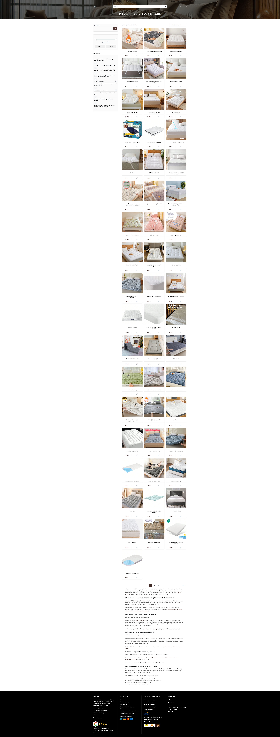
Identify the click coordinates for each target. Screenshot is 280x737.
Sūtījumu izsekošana (182, 1)
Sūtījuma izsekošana (149, 702)
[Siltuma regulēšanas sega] (154, 438)
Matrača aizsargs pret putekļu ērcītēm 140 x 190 (176, 173)
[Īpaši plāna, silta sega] (132, 38)
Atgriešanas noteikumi (150, 706)
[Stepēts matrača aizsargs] (132, 68)
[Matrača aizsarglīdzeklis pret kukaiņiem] (132, 283)
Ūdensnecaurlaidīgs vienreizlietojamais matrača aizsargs (132, 204)
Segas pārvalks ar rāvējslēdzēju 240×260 (176, 543)
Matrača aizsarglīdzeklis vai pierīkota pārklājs (154, 82)
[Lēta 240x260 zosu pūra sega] (154, 468)
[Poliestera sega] (132, 159)
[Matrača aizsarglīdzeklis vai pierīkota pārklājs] (154, 68)
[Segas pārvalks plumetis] (132, 99)
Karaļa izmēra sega (176, 112)
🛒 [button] (137, 55)
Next (183, 585)
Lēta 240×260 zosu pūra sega (154, 481)
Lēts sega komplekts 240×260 (154, 542)
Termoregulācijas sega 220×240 (154, 142)
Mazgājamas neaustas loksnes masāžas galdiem (154, 359)
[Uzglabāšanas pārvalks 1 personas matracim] (154, 314)
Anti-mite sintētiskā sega (132, 390)
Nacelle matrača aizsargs (176, 511)
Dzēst (111, 46)
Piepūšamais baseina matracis (132, 481)
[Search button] (165, 6)
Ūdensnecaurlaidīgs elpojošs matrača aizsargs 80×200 (176, 204)
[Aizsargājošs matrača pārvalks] (154, 407)
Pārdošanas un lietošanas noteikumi (129, 711)
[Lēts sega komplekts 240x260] (154, 529)
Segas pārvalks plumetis (132, 112)
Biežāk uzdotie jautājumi (150, 699)
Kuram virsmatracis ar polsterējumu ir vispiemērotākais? (140, 684)
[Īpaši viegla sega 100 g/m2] (154, 99)
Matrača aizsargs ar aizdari (176, 51)
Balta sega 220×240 (132, 542)
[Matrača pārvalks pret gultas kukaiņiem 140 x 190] (132, 407)
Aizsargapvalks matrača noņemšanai (176, 296)
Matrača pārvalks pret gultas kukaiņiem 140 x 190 (132, 420)
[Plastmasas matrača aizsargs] (132, 560)
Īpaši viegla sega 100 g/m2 (154, 112)
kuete (141, 657)
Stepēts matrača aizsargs (132, 81)
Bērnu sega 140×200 (132, 327)
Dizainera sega (176, 358)
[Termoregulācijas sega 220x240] (154, 129)
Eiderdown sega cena (176, 265)
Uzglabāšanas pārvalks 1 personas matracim (154, 328)
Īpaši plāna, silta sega (132, 51)
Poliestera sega (132, 172)
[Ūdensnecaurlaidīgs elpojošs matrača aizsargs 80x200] (176, 191)
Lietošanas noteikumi (149, 704)
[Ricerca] (115, 28)
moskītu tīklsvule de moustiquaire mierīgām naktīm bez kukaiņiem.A (163, 657)
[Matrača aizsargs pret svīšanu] (176, 377)
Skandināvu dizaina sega (176, 481)
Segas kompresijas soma (176, 235)
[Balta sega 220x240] (132, 529)
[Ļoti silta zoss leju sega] (154, 159)
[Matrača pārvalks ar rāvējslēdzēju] (132, 222)
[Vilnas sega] (132, 498)
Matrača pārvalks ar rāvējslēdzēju (132, 235)
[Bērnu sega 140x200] (132, 314)
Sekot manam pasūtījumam (100, 710)
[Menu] (186, 6)
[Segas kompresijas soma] (176, 222)
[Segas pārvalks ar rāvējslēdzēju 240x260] (176, 529)
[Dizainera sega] (176, 345)
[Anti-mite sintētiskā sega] (132, 377)
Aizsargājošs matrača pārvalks (154, 420)
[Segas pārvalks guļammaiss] (132, 438)
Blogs (121, 699)
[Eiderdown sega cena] (176, 252)
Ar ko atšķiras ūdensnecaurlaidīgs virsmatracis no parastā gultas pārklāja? (144, 680)
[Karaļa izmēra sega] (176, 99)
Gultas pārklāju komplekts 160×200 (154, 51)
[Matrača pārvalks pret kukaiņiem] (176, 438)
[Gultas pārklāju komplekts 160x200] (154, 38)
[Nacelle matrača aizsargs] (176, 498)
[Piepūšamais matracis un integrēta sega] (154, 252)
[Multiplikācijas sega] (154, 222)
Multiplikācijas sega (154, 235)
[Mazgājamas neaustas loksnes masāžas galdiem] (154, 345)
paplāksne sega (159, 629)
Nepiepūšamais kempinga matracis (132, 142)
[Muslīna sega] (176, 407)
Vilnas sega (132, 511)
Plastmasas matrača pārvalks (176, 81)
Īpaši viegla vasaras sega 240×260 (154, 390)
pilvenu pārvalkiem (144, 629)
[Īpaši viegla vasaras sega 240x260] (154, 377)
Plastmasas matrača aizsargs (132, 573)
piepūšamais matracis (130, 659)
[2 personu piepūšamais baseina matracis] (154, 498)
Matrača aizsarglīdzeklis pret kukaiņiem (132, 297)
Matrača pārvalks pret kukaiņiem (176, 451)
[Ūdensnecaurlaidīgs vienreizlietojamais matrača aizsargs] (132, 191)
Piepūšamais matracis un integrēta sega (154, 265)
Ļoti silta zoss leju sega (154, 172)
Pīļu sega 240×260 (176, 327)
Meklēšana (97, 25)
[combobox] (139, 6)
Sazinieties (172, 1)
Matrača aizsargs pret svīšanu (176, 390)
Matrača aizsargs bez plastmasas (154, 296)
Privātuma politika (124, 704)
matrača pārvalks (140, 620)
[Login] (180, 6)
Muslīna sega (176, 420)
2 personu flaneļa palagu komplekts (154, 204)
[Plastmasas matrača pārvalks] (176, 68)
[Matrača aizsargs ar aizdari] (176, 38)
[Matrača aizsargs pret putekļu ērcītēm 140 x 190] (176, 159)
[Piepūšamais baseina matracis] (132, 468)
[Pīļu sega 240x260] (176, 314)
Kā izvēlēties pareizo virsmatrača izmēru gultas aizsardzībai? (141, 679)
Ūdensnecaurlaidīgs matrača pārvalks (176, 142)
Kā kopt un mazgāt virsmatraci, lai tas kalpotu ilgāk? (139, 682)
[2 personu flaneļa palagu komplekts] (154, 191)
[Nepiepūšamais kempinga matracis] (132, 129)
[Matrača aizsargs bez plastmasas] (154, 283)
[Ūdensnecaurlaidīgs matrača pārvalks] (176, 129)
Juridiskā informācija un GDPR (127, 713)
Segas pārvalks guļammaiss (132, 451)
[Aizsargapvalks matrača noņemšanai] (176, 283)
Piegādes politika (124, 702)
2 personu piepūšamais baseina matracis (154, 512)
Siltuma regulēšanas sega (154, 451)
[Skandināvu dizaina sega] (176, 468)
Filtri (100, 46)
